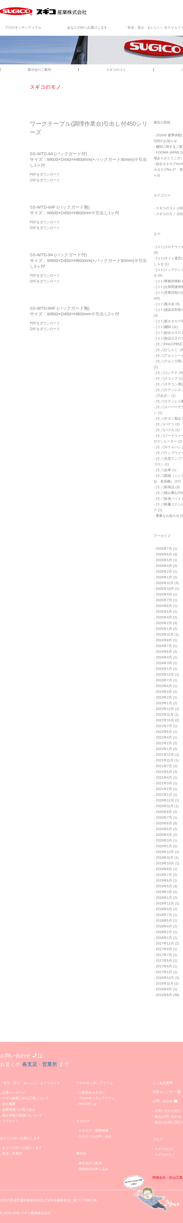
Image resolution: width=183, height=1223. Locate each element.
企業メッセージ (13, 1092)
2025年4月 (164, 617)
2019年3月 (164, 892)
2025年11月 (164, 583)
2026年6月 (164, 554)
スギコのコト (116, 70)
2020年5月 (164, 829)
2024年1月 (164, 669)
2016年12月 (165, 978)
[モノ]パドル (165, 430)
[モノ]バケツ (165, 424)
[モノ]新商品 (165, 487)
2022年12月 (165, 709)
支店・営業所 (12, 1153)
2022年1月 (164, 749)
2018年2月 (164, 932)
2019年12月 (165, 852)
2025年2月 (164, 623)
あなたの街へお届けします (87, 27)
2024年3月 (164, 663)
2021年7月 (164, 766)
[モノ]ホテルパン (168, 447)
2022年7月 (164, 726)
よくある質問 (162, 1083)
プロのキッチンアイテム (23, 27)
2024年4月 (164, 657)
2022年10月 (165, 720)
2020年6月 (164, 823)
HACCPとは (87, 1104)
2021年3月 (164, 783)
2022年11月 (164, 714)
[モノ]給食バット (168, 498)
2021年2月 (164, 789)
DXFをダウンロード (45, 180)
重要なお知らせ (167, 516)
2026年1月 (164, 577)
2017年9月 (164, 949)
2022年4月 (164, 737)
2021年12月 (165, 754)
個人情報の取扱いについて (22, 1115)
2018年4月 (164, 926)
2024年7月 (164, 646)
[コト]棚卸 (163, 327)
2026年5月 (164, 560)
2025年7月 (164, 600)
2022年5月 (164, 732)
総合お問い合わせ (168, 1116)
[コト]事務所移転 (168, 281)
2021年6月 (164, 772)
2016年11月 (164, 983)
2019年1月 (164, 897)
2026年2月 (164, 571)
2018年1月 (164, 938)
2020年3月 (164, 840)
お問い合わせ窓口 (168, 1111)
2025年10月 (165, 589)
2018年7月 (164, 915)
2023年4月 (164, 692)
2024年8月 (164, 640)
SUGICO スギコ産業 (44, 11)
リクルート (10, 1121)
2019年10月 (165, 863)
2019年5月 (164, 886)
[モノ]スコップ (167, 378)
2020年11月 (164, 806)
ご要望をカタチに (91, 1092)
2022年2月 (164, 743)
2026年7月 (164, 548)
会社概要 (8, 1104)
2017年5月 (164, 960)
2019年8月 (164, 869)
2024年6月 (164, 651)
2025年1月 (164, 629)
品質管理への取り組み (19, 1109)
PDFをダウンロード (45, 174)
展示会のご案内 (39, 70)
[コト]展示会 (165, 304)
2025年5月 (164, 611)
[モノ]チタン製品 (168, 418)
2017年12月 (165, 943)
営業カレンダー (164, 1092)
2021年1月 (164, 794)
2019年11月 (164, 857)
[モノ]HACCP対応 (169, 344)
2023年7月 (164, 680)
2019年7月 (164, 875)
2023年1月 (164, 703)
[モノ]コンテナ (167, 373)
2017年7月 (164, 955)
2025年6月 (164, 606)
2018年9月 (164, 909)
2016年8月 (164, 995)
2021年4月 (164, 777)
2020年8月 (164, 812)
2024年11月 (164, 634)
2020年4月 (164, 835)
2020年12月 (165, 800)
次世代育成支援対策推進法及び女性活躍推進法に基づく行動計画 (48, 1200)
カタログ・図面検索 (93, 1130)
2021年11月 (164, 760)
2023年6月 (164, 686)
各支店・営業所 (39, 1064)
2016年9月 (164, 989)
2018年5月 (164, 920)
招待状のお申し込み (93, 1169)
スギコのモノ (166, 214)
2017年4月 (164, 966)
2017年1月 (164, 972)
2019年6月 (164, 880)
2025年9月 (164, 594)
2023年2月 (164, 697)
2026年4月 (164, 566)
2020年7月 (164, 817)
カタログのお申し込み (95, 1136)
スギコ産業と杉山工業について (25, 1098)
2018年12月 (165, 903)
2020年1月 (164, 846)
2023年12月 (165, 674)
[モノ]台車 (163, 470)
